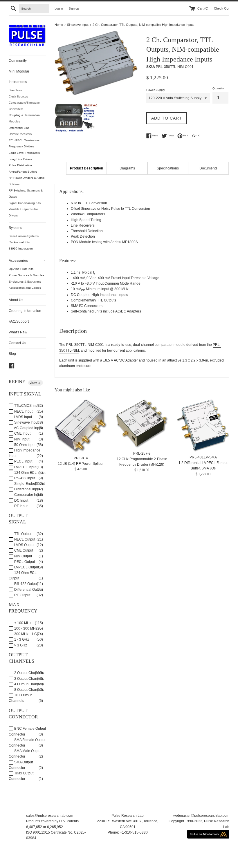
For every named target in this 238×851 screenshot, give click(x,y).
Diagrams (127, 168)
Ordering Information (25, 311)
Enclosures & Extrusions (25, 281)
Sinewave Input (26, 422)
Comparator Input (27, 495)
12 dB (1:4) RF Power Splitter (81, 464)
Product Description (86, 168)
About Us (16, 300)
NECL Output (24, 539)
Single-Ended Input (29, 484)
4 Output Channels (28, 684)
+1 (198, 135)
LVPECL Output (26, 567)
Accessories (27, 261)
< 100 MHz (22, 623)
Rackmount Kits (19, 242)
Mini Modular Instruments (27, 76)
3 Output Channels (28, 679)
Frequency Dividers (21, 146)
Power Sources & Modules (26, 275)
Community (18, 61)
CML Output (23, 550)
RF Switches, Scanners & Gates (26, 193)
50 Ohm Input (24, 445)
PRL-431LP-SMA (203, 457)
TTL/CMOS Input (26, 406)
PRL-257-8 (142, 453)
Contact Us (17, 343)
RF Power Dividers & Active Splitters (27, 181)
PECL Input (22, 461)
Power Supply (155, 89)
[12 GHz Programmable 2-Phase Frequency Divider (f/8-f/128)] (142, 423)
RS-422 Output (25, 584)
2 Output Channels (28, 673)
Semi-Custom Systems (24, 236)
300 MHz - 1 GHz (27, 634)
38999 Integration (21, 248)
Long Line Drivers (20, 159)
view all (36, 383)
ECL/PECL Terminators (24, 140)
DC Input (20, 500)
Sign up (73, 8)
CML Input (21, 433)
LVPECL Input (24, 467)
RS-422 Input (24, 478)
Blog (12, 354)
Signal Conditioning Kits (25, 203)
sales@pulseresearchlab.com (49, 816)
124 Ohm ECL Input (29, 473)
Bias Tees (15, 90)
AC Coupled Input (27, 428)
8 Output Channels (28, 690)
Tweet (170, 135)
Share (155, 135)
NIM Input (21, 439)
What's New (18, 332)
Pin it (185, 135)
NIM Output (22, 556)
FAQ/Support (19, 321)
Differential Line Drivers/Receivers (20, 131)
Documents (208, 168)
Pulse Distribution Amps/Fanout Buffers (23, 168)
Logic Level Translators (24, 152)
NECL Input (23, 411)
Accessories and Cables (25, 287)
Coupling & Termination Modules (24, 118)
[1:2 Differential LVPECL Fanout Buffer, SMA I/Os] (203, 425)
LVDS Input (22, 417)
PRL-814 (81, 458)
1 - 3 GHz (21, 639)
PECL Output (24, 562)
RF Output (21, 595)
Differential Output (28, 590)
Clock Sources (18, 96)
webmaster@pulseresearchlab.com (201, 816)
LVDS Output (24, 545)
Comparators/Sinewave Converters (24, 106)
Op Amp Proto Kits (21, 268)
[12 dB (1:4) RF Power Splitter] (81, 426)
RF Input (20, 506)
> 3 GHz (20, 645)
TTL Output (22, 534)
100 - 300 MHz (25, 628)
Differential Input (26, 489)
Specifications (168, 168)
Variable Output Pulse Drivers (23, 212)
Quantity (218, 88)
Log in (59, 8)
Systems (27, 228)
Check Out (221, 8)
